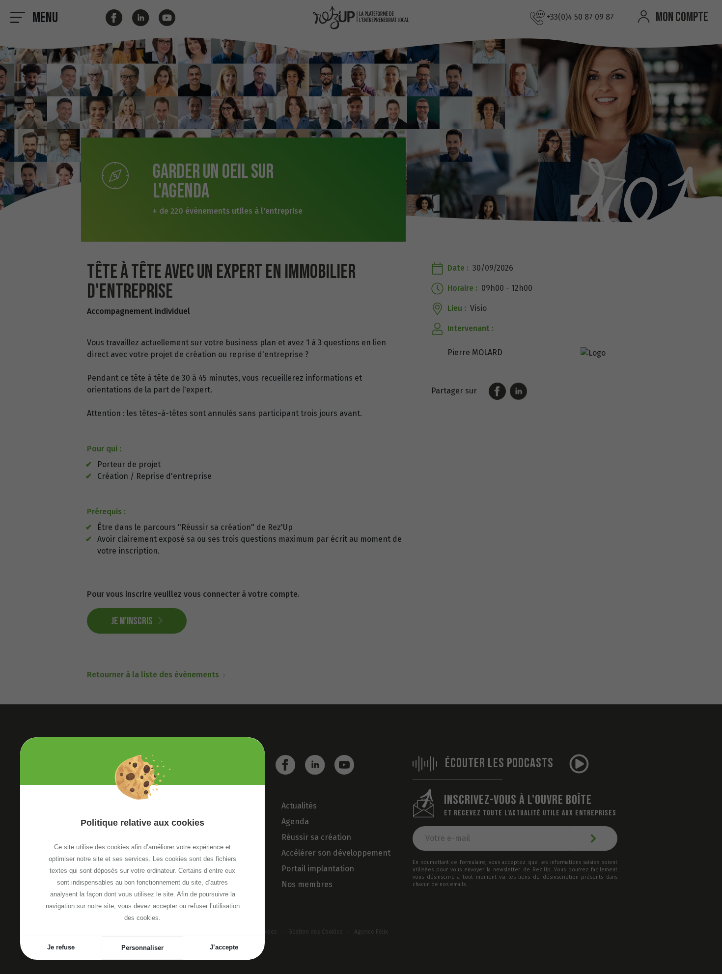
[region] (142, 860)
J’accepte (224, 947)
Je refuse (61, 947)
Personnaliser (142, 947)
